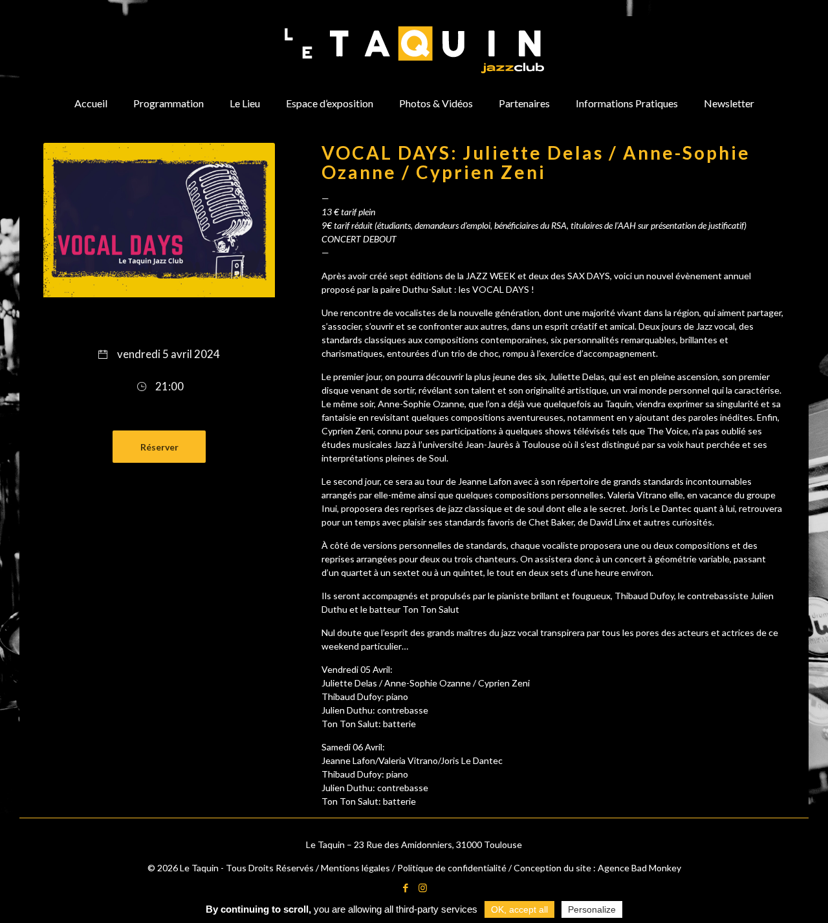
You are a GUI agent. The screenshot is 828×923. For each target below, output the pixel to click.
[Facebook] (405, 887)
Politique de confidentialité (452, 867)
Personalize (592, 909)
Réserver (159, 446)
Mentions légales (355, 867)
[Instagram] (423, 887)
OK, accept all (519, 909)
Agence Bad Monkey (639, 867)
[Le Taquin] (414, 49)
